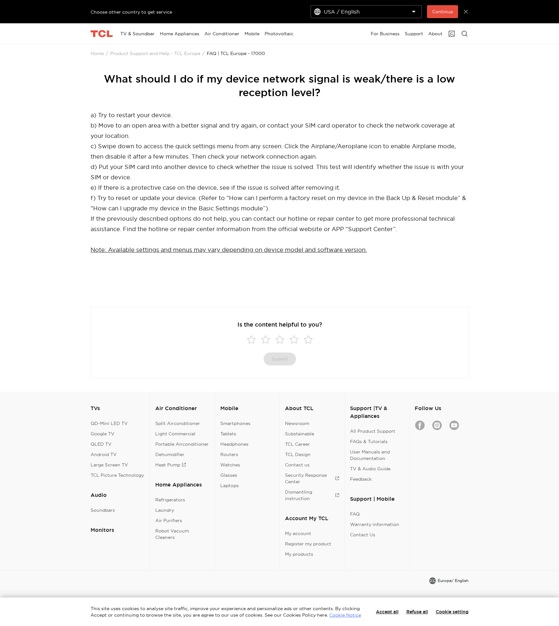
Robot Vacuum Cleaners (172, 534)
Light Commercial (175, 434)
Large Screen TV (109, 465)
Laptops (229, 485)
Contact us (297, 465)
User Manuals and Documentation (370, 455)
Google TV (103, 434)
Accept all (387, 612)
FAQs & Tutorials (369, 441)
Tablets (228, 434)
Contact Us (362, 535)
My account (298, 533)
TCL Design (298, 454)
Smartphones (235, 423)
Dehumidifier (169, 454)
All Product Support (372, 431)
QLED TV (101, 444)
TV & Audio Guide (370, 469)
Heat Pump (167, 465)
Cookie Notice (345, 615)
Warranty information (374, 524)
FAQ (355, 514)
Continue (442, 12)
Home (97, 53)
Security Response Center (306, 478)
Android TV (104, 454)
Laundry (164, 510)
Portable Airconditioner (182, 444)
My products (299, 554)
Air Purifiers (168, 520)
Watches (230, 465)
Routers (229, 454)
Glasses (228, 475)
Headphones (234, 444)
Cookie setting (452, 612)
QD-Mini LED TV (109, 423)
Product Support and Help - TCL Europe (155, 53)
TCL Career (297, 444)
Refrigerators (170, 500)
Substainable (299, 434)
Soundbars (103, 510)
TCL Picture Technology (117, 475)
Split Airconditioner (177, 423)
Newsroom (297, 423)
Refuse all (417, 612)
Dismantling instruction (298, 495)
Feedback (361, 479)
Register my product (308, 544)
